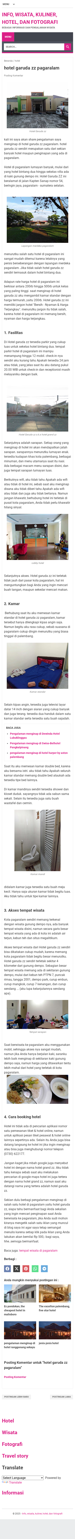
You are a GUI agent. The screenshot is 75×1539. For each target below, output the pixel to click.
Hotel (8, 1421)
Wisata (9, 1432)
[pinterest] (25, 1268)
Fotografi (12, 1444)
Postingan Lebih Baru (16, 1397)
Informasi (13, 1493)
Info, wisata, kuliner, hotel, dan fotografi (42, 1513)
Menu (8, 37)
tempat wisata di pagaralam (38, 1250)
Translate (15, 1482)
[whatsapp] (35, 1268)
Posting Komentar (13, 75)
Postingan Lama (61, 1397)
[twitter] (16, 1268)
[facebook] (7, 1268)
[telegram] (44, 1268)
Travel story (15, 1456)
